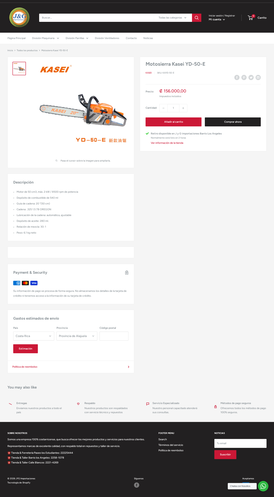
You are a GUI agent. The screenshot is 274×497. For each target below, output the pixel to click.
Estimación (25, 348)
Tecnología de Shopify (18, 482)
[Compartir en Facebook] (237, 77)
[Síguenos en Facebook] (136, 485)
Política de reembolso (24, 366)
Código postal (108, 328)
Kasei (149, 73)
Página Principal (16, 38)
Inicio (10, 50)
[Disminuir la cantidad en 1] (163, 108)
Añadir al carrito (173, 121)
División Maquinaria (43, 38)
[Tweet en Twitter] (251, 77)
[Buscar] (196, 18)
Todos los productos (27, 50)
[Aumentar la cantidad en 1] (183, 108)
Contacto (131, 38)
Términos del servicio (170, 445)
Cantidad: (151, 108)
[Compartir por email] (258, 77)
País (15, 328)
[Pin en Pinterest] (244, 77)
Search (162, 439)
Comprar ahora (233, 121)
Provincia (62, 328)
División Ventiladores (107, 38)
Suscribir (225, 454)
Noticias (148, 38)
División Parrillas (75, 38)
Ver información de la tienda (167, 143)
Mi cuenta (215, 19)
